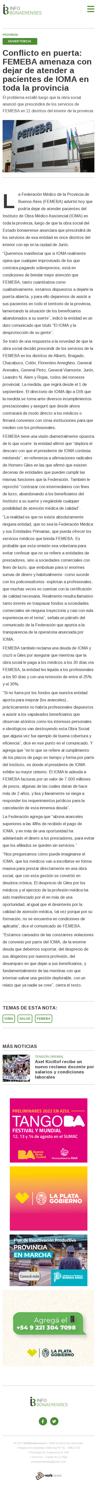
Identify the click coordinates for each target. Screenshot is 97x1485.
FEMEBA (43, 1018)
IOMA (8, 1018)
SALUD (25, 1018)
